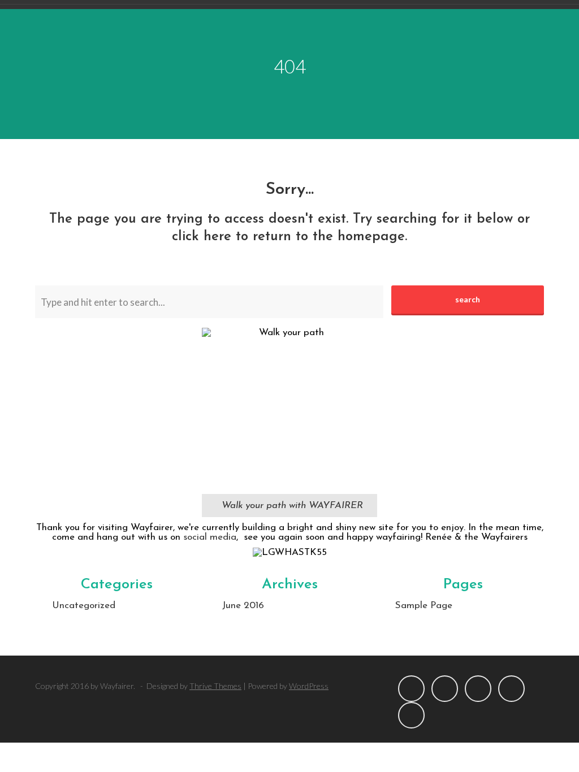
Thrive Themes (215, 686)
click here (201, 237)
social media (209, 537)
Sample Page (423, 605)
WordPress (309, 686)
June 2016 (243, 605)
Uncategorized (83, 605)
